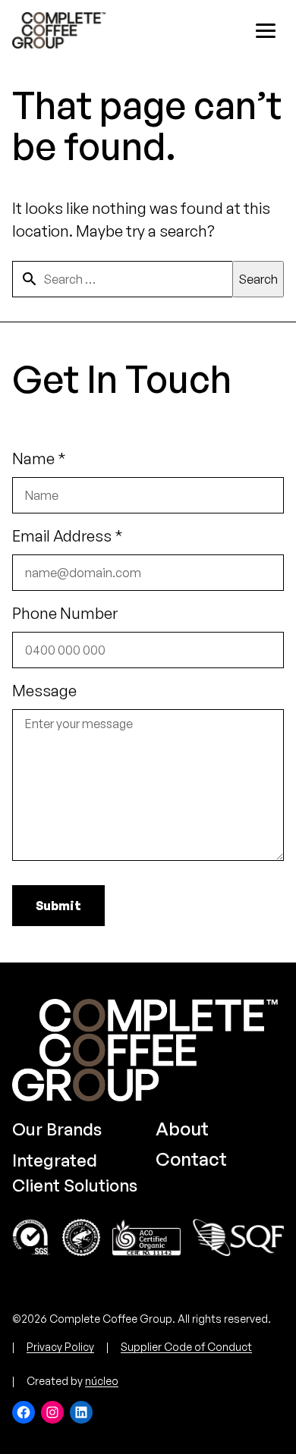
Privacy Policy (60, 1346)
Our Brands (57, 1129)
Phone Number (65, 613)
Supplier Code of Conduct (186, 1346)
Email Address (67, 535)
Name (39, 458)
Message (44, 690)
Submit (58, 905)
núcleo (101, 1380)
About (182, 1128)
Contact (191, 1159)
